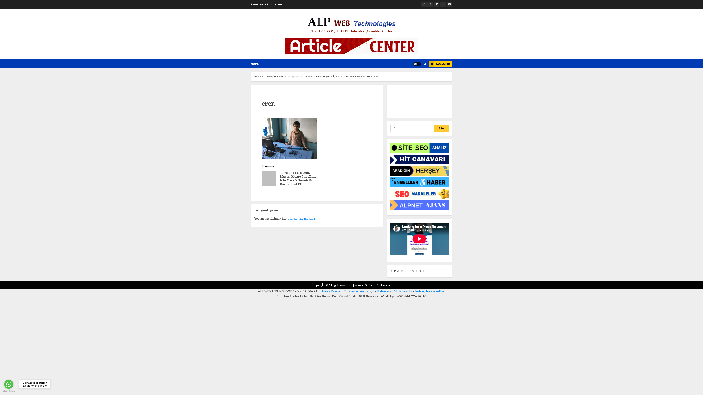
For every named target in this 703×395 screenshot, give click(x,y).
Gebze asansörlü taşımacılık (394, 291)
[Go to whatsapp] (8, 384)
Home (255, 64)
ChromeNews (363, 285)
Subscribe (443, 64)
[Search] (425, 63)
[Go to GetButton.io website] (9, 391)
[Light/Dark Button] (417, 64)
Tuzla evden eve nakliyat (359, 291)
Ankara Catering (331, 291)
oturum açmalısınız (301, 219)
